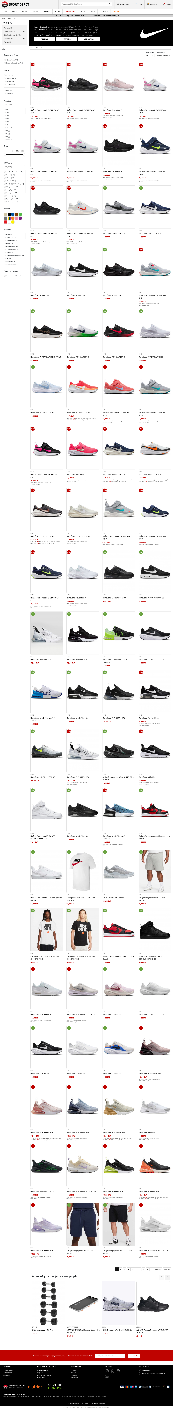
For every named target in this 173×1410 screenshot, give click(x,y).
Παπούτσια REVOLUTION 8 (114, 234)
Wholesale (74, 1377)
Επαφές (73, 1370)
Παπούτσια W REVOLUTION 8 (151, 357)
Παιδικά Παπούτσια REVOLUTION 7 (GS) (44, 111)
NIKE (32, 107)
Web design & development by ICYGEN (98, 1407)
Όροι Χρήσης (85, 1403)
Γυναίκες (25, 11)
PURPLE (20, 218)
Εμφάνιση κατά (149, 52)
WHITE (9, 222)
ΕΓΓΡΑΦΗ (134, 1356)
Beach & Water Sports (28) (14, 172)
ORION (34, 1327)
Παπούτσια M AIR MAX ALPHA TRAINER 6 (115, 661)
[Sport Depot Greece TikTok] (107, 1377)
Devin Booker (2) (11, 240)
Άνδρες (14, 11)
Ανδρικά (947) (10, 81)
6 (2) (7, 115)
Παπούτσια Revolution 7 (112, 110)
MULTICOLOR (9, 218)
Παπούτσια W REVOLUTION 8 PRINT (45, 357)
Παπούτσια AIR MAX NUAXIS (42, 1192)
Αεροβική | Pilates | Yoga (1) (15, 184)
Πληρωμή (40, 1372)
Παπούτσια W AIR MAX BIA (41, 1015)
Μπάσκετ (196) (11, 196)
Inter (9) (8, 258)
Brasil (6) (9, 234)
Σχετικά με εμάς (8, 1370)
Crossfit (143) (10, 175)
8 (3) (7, 121)
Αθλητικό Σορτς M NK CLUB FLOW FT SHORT (118, 1252)
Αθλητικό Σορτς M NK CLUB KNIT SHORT (152, 899)
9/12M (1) (9, 128)
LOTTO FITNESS (72, 1327)
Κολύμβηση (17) (11, 190)
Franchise (74, 1375)
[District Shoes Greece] (35, 1387)
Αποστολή (7, 1375)
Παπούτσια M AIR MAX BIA (77, 718)
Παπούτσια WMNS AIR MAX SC (151, 598)
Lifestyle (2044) (11, 181)
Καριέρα (73, 1372)
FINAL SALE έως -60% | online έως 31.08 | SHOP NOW (77, 16)
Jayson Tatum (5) (11, 264)
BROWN (16, 214)
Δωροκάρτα (41, 1377)
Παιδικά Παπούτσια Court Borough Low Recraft (154, 837)
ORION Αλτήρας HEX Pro (42, 1330)
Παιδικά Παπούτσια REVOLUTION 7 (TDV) (153, 111)
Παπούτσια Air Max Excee (149, 718)
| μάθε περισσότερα (110, 16)
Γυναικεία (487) (11, 78)
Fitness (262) (10, 178)
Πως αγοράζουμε (42, 1370)
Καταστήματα (8, 1372)
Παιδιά (35, 11)
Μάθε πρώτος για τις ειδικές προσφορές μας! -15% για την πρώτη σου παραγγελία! (62, 1356)
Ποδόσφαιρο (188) (12, 202)
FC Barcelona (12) (12, 249)
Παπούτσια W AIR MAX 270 (114, 718)
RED (5, 222)
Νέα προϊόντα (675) (12, 60)
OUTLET (83, 11)
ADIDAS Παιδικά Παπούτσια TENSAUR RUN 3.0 (152, 1331)
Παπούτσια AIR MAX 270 (40, 660)
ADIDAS (139, 1327)
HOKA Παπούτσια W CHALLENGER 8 (117, 1330)
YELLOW (13, 222)
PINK (16, 218)
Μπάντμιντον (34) (11, 193)
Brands (57, 11)
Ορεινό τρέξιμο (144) (12, 199)
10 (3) (8, 131)
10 (151, 1269)
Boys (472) (9, 90)
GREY (5, 218)
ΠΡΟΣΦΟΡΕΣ (70, 11)
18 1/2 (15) (9, 140)
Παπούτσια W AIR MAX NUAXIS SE (80, 1015)
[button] (161, 1277)
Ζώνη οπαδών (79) (12, 187)
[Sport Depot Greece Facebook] (112, 1371)
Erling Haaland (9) (12, 246)
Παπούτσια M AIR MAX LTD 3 (114, 598)
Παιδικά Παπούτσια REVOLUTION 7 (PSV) (44, 173)
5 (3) (7, 112)
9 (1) (7, 124)
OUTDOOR (104, 11)
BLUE (13, 214)
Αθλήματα (46, 11)
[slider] (5, 154)
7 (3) (7, 118)
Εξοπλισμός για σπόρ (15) (12, 35)
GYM (93, 11)
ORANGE (13, 218)
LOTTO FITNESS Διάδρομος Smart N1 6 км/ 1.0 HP (83, 1331)
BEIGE (5, 214)
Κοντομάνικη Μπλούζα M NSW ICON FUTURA (81, 899)
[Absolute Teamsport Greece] (55, 1387)
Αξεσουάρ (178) (9, 38)
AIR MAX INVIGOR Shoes (113, 898)
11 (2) (8, 134)
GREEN (20, 214)
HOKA (104, 1327)
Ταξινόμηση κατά (161, 52)
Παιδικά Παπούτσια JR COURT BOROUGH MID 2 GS (42, 837)
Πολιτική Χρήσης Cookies (98, 1403)
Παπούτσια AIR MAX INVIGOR (42, 777)
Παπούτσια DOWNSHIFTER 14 (151, 660)
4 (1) (7, 109)
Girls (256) (9, 93)
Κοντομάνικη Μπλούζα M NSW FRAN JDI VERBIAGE (45, 957)
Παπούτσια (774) (9, 31)
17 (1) (8, 137)
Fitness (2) (7, 42)
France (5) (9, 252)
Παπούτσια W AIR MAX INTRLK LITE (81, 1192)
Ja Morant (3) (10, 261)
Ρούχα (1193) (8, 28)
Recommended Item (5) (13, 276)
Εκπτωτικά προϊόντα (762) (14, 63)
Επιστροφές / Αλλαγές (44, 1375)
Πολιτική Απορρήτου (73, 1403)
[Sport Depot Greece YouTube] (118, 1371)
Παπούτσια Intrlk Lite (147, 777)
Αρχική (4, 11)
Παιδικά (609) (10, 84)
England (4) (10, 243)
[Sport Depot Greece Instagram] (107, 1371)
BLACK (9, 214)
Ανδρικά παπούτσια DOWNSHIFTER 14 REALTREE (118, 778)
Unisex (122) (10, 75)
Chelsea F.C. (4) (11, 237)
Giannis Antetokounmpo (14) (15, 255)
